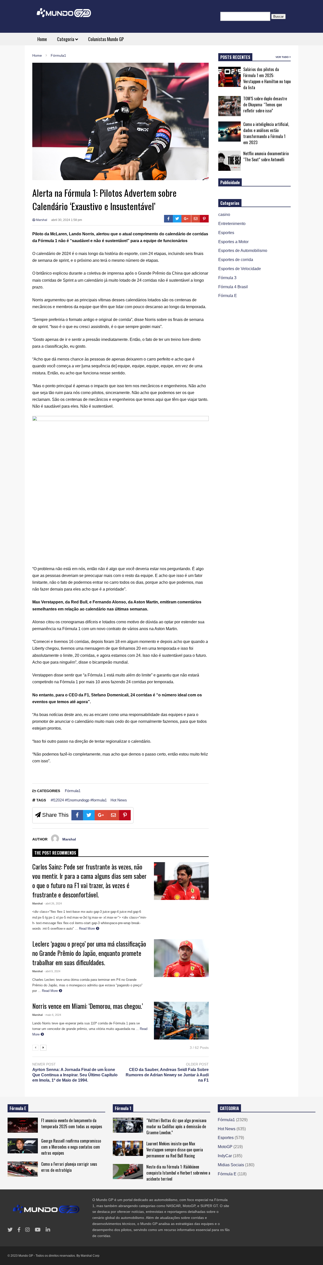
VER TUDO (282, 57)
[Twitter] (177, 218)
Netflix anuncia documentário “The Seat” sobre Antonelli (266, 156)
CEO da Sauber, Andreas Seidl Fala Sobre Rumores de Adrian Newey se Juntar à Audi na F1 (167, 1074)
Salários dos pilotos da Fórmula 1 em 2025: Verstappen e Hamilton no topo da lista (267, 78)
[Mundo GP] (63, 16)
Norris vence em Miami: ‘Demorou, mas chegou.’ (87, 1006)
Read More (87, 928)
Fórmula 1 (123, 1108)
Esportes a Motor (233, 242)
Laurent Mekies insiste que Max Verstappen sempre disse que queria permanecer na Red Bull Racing (174, 1150)
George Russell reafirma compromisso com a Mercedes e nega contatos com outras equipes (71, 1147)
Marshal (41, 220)
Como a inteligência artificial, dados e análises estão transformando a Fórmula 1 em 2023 (266, 133)
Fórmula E (227, 296)
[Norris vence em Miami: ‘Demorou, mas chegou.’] (181, 1021)
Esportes (226, 233)
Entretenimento (232, 223)
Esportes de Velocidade (239, 269)
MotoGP (225, 1147)
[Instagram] (27, 1230)
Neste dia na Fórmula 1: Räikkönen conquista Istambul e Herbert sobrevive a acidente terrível (178, 1173)
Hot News (119, 800)
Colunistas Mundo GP (106, 39)
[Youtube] (38, 1230)
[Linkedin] (48, 1230)
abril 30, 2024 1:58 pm (66, 220)
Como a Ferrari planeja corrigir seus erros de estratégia (69, 1167)
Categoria (66, 39)
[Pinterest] (204, 218)
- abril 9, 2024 (52, 971)
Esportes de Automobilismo (242, 250)
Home (42, 39)
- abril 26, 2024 (53, 903)
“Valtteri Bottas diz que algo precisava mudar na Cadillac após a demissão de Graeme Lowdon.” (176, 1126)
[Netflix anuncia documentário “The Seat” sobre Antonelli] (229, 161)
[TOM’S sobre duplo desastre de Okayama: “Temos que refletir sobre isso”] (229, 106)
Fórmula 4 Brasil (233, 287)
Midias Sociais (231, 1165)
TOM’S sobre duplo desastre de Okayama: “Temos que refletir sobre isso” (265, 104)
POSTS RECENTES (235, 57)
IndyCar (225, 1156)
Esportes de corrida (235, 259)
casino (224, 214)
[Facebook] (168, 218)
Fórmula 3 (227, 278)
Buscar (278, 16)
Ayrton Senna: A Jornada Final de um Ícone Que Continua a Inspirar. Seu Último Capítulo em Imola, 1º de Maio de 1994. (75, 1074)
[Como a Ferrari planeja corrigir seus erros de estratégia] (23, 1169)
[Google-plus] (186, 218)
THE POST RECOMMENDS (55, 853)
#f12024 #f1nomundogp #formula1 (79, 800)
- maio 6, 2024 (52, 1014)
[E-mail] (195, 218)
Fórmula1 (72, 791)
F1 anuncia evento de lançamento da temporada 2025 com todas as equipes (71, 1123)
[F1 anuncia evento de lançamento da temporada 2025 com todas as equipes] (23, 1125)
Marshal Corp (90, 1255)
